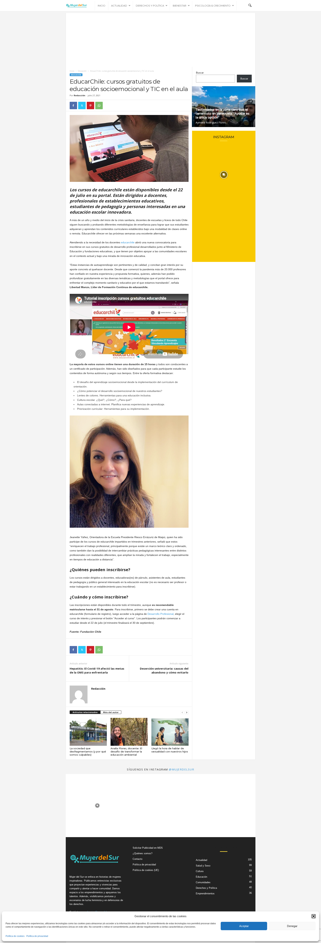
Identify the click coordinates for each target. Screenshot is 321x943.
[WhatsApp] (99, 105)
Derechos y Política (150, 5)
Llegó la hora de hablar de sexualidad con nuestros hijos (169, 750)
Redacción (79, 95)
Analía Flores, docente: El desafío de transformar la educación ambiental (126, 751)
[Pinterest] (90, 105)
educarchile (127, 242)
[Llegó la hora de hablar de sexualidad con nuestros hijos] (170, 732)
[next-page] (187, 712)
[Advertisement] (160, 39)
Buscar (200, 72)
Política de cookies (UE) (146, 870)
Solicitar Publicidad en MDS (148, 847)
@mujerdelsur (181, 769)
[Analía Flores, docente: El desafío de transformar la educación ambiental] (129, 732)
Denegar (292, 926)
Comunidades (203, 882)
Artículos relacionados (85, 712)
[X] (82, 105)
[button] (313, 916)
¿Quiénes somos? (142, 853)
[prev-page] (182, 712)
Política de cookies (15, 936)
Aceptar (244, 926)
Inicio (101, 5)
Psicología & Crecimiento (213, 5)
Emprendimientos (205, 893)
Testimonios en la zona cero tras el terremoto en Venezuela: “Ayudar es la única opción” (222, 113)
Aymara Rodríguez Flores (211, 122)
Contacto (137, 859)
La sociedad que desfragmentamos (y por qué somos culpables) (88, 751)
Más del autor (111, 712)
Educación (82, 71)
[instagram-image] (224, 175)
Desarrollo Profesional (160, 613)
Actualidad (119, 5)
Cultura (199, 871)
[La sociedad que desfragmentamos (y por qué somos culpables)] (88, 732)
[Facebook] (73, 105)
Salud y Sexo (203, 865)
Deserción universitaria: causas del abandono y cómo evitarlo (164, 670)
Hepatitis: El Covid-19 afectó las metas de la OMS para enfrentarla (97, 670)
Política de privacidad (37, 936)
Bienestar (179, 5)
